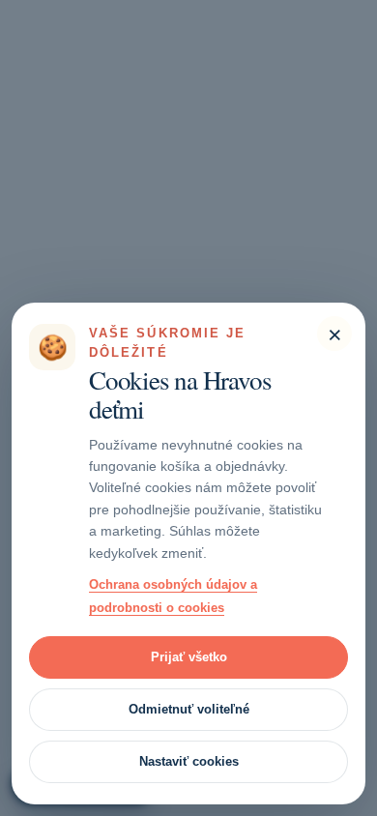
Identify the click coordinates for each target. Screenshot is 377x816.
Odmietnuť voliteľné (189, 709)
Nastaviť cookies (189, 761)
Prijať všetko (189, 657)
